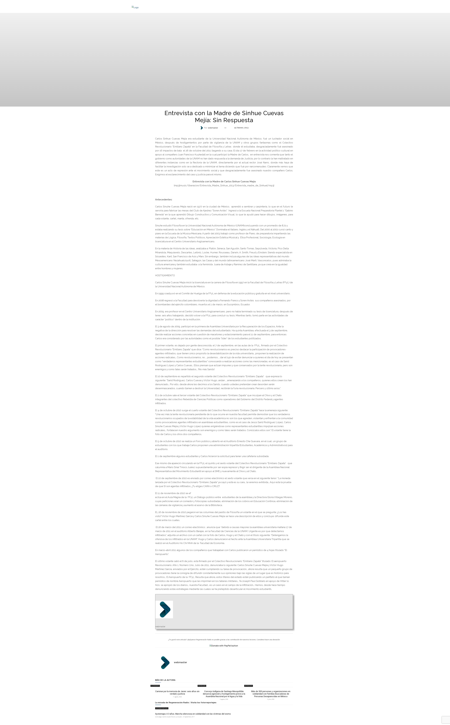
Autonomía (155, 686)
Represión (223, 132)
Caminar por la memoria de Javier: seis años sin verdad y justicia (177, 692)
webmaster (213, 128)
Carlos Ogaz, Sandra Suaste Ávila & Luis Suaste (168, 717)
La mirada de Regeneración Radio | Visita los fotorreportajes (185, 702)
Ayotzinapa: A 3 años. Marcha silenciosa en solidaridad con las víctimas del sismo (193, 714)
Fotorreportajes (162, 708)
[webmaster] (202, 128)
